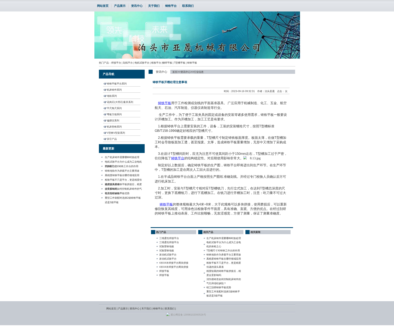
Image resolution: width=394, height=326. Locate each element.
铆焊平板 (167, 62)
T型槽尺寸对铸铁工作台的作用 (121, 166)
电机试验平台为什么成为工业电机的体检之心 (123, 162)
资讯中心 (137, 5)
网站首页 (103, 5)
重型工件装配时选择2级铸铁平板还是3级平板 (123, 198)
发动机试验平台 (167, 254)
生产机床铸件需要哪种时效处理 (122, 157)
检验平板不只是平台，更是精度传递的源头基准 (123, 180)
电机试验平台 (142, 62)
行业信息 (199, 72)
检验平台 (156, 62)
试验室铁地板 (166, 246)
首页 (174, 72)
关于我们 (154, 5)
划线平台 (128, 62)
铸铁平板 (192, 62)
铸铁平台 (171, 5)
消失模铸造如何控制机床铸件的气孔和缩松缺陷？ (123, 189)
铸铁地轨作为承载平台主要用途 (122, 170)
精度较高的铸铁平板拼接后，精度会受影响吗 (123, 185)
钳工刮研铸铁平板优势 (117, 193)
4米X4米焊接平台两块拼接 (173, 262)
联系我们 (188, 5)
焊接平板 (164, 271)
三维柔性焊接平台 (169, 238)
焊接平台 (116, 62)
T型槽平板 (179, 62)
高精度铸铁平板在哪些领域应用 (122, 175)
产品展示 (120, 5)
